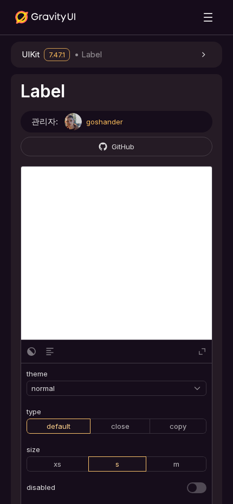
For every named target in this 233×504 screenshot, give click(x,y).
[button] (116, 55)
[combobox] (112, 388)
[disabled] (196, 487)
